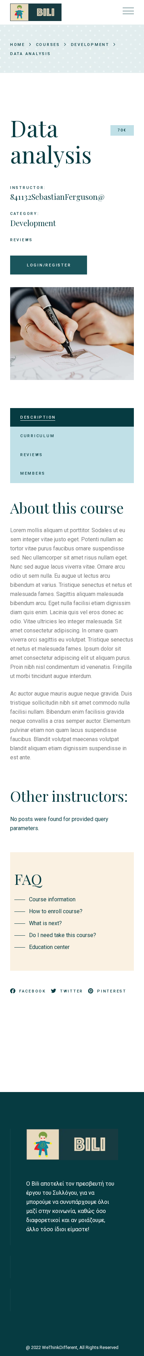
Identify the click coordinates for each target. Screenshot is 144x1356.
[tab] (72, 417)
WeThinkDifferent (59, 1347)
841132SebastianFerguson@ (57, 196)
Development (33, 223)
